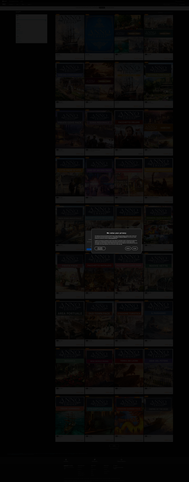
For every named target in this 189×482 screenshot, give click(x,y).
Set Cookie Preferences (100, 248)
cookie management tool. (112, 238)
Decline (128, 248)
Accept (134, 248)
